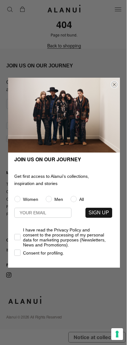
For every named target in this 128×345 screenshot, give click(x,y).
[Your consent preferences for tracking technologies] (117, 334)
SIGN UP (99, 212)
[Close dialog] (114, 84)
